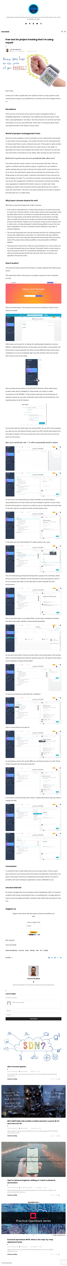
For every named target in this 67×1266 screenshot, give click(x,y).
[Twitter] (29, 23)
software (32, 950)
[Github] (41, 23)
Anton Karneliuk (15, 49)
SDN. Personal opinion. (16, 1067)
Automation (24, 1187)
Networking (24, 1071)
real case (21, 950)
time (37, 950)
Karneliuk (5, 32)
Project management (18, 51)
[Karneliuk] (33, 9)
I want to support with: (33, 922)
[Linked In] (33, 23)
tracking (45, 950)
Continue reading (12, 1079)
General (30, 1187)
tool (41, 950)
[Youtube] (37, 23)
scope (27, 950)
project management (12, 950)
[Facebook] (26, 23)
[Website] (33, 982)
